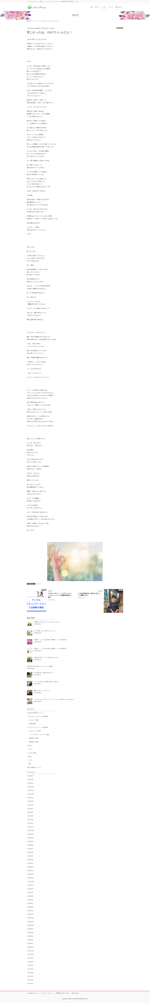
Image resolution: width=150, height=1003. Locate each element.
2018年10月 (30, 925)
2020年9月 (30, 841)
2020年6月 (30, 852)
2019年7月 (30, 892)
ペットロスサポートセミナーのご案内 (39, 734)
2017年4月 (30, 976)
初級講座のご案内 (33, 742)
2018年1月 (30, 947)
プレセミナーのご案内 (35, 731)
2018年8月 (30, 932)
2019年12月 (30, 874)
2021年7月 (30, 805)
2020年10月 (30, 837)
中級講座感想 (32, 723)
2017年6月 (30, 969)
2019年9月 (30, 885)
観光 (30, 763)
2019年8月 (30, 889)
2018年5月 (30, 936)
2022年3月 (30, 776)
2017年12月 (30, 950)
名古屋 (29, 756)
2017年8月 (30, 961)
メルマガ (120, 28)
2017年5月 (30, 972)
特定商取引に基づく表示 (62, 993)
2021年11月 (30, 790)
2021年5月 (30, 812)
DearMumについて (33, 993)
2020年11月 (30, 834)
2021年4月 (30, 816)
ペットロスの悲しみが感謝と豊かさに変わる (46, 681)
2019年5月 (30, 899)
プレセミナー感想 (33, 720)
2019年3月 (30, 907)
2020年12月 (30, 830)
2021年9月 (30, 797)
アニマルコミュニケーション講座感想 (37, 716)
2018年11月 (30, 921)
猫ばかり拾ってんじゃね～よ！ (42, 690)
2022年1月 (30, 783)
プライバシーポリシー (47, 993)
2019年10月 (30, 881)
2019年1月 (30, 914)
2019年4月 (30, 903)
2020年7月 (30, 848)
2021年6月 (30, 808)
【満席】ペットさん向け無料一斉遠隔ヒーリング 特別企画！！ (51, 639)
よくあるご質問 (31, 753)
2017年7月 (30, 965)
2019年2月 (30, 910)
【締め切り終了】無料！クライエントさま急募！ (40, 666)
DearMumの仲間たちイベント (35, 712)
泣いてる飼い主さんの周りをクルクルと (45, 630)
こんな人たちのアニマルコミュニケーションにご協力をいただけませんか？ (54, 699)
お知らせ (29, 745)
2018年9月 (30, 929)
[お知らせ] (36, 598)
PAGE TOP (144, 971)
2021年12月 (30, 786)
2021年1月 (30, 827)
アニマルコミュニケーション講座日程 (37, 727)
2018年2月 (30, 943)
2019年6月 (30, 896)
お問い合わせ (75, 993)
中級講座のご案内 (33, 738)
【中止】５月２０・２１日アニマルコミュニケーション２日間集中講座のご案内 (60, 595)
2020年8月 (30, 845)
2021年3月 (30, 819)
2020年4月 (30, 859)
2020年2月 (30, 867)
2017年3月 (30, 980)
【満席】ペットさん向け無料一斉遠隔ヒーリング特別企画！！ (51, 648)
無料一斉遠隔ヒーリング (34, 767)
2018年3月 (30, 940)
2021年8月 (30, 801)
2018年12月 (30, 918)
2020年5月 (30, 856)
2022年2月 (30, 779)
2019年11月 (30, 878)
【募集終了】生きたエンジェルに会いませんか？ (47, 622)
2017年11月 (30, 954)
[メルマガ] (113, 601)
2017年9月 (30, 958)
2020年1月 (30, 870)
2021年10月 (30, 794)
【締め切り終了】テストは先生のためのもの (46, 657)
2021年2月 (30, 823)
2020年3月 (30, 863)
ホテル (30, 760)
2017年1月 (30, 983)
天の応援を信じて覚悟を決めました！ (44, 672)
